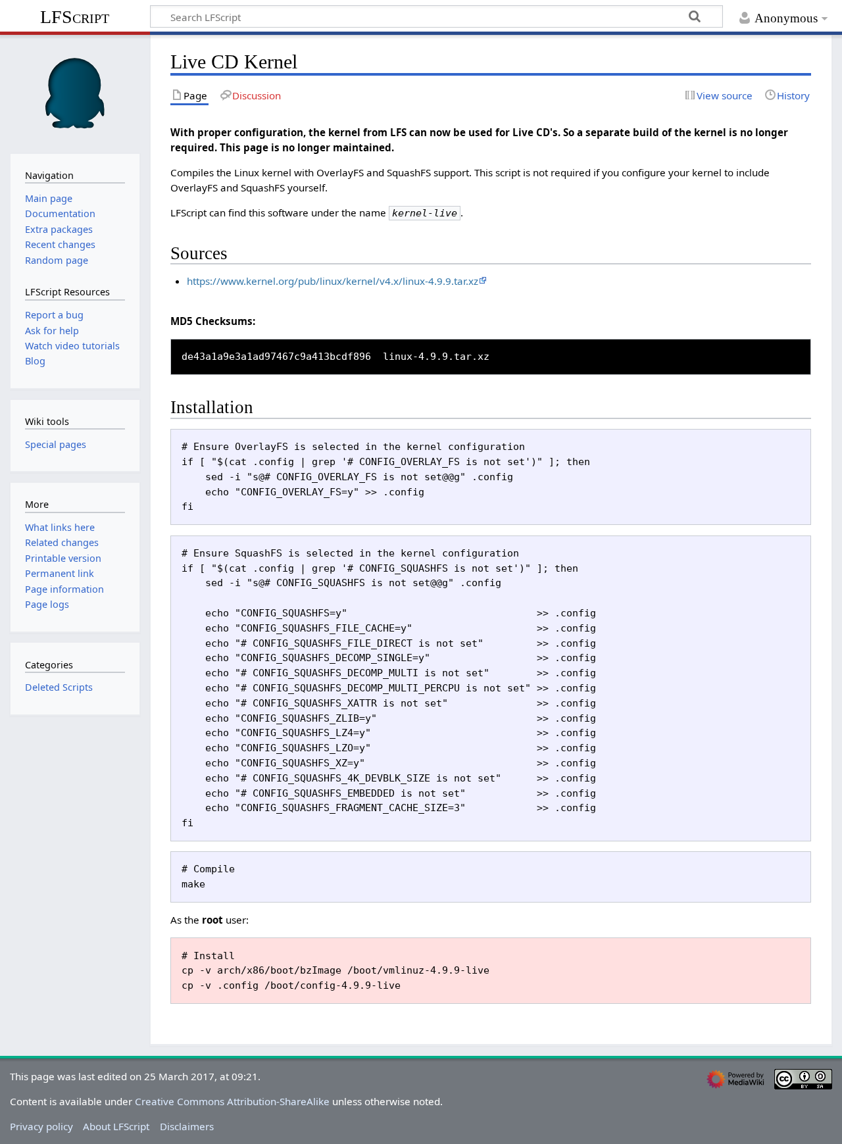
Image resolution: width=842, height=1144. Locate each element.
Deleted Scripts (59, 687)
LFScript (74, 17)
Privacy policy (41, 1126)
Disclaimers (187, 1126)
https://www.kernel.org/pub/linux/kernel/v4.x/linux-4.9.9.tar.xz (332, 280)
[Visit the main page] (75, 92)
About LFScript (116, 1126)
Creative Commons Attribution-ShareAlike (232, 1101)
